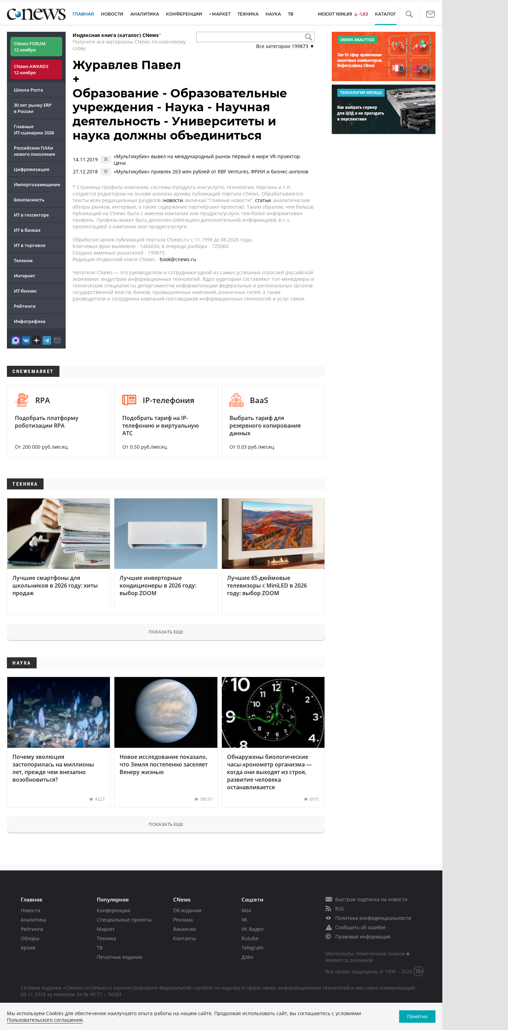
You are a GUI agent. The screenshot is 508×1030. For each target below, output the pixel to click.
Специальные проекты (124, 919)
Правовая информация (363, 936)
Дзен (247, 957)
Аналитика (144, 14)
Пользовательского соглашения (45, 1020)
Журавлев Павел (127, 65)
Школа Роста (28, 90)
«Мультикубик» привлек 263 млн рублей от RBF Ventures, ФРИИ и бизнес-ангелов (211, 171)
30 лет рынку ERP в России (32, 108)
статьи (263, 200)
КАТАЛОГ (385, 14)
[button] (409, 14)
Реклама (183, 919)
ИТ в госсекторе (31, 215)
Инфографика (30, 321)
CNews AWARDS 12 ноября (31, 69)
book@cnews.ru (178, 259)
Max (246, 910)
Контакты (184, 938)
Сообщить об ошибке (360, 927)
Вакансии (184, 929)
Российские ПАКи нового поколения (34, 151)
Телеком (23, 260)
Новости (30, 910)
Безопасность (29, 200)
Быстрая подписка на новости (371, 899)
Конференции (113, 910)
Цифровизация (31, 169)
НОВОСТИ (112, 14)
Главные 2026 (34, 129)
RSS (339, 908)
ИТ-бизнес (25, 291)
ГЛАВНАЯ (83, 14)
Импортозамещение (37, 184)
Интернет (24, 276)
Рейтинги (25, 306)
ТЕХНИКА (247, 14)
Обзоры (30, 938)
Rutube (250, 938)
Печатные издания (119, 957)
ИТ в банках (27, 230)
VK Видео (252, 929)
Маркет (106, 929)
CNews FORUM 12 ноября (30, 46)
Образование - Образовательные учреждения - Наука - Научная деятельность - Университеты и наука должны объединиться (180, 114)
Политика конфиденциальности (373, 918)
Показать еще (166, 632)
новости (173, 200)
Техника (106, 938)
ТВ (290, 14)
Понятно (417, 1016)
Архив (28, 947)
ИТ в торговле (29, 245)
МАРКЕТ (221, 14)
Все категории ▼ (285, 46)
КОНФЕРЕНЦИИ (184, 14)
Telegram (252, 947)
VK (244, 919)
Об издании (187, 910)
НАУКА (273, 14)
